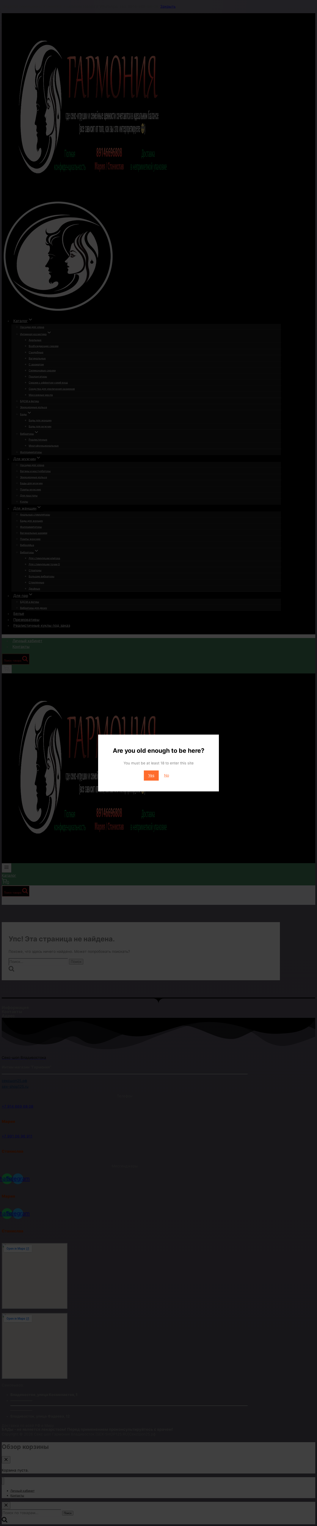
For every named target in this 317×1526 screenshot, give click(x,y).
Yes (151, 775)
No (166, 775)
